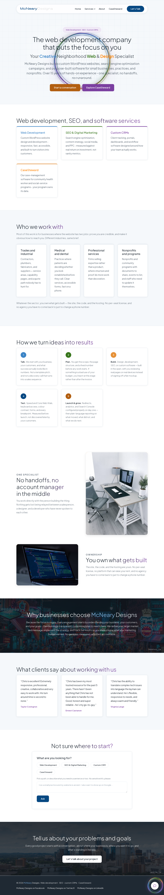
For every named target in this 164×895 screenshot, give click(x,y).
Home (78, 8)
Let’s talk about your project (82, 859)
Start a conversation (65, 87)
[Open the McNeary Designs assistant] (155, 886)
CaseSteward (115, 8)
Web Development (48, 765)
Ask (43, 798)
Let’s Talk (135, 8)
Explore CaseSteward (98, 87)
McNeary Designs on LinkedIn (90, 888)
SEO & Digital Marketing (75, 765)
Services (89, 8)
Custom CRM (100, 765)
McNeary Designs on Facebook (30, 888)
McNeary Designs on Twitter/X (61, 888)
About (102, 8)
